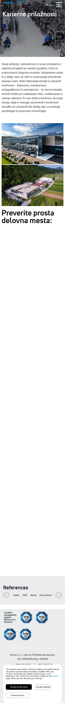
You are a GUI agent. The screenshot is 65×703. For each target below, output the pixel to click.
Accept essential (43, 687)
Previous (6, 595)
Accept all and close (18, 687)
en (46, 4)
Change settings (17, 695)
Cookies (55, 676)
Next (59, 595)
